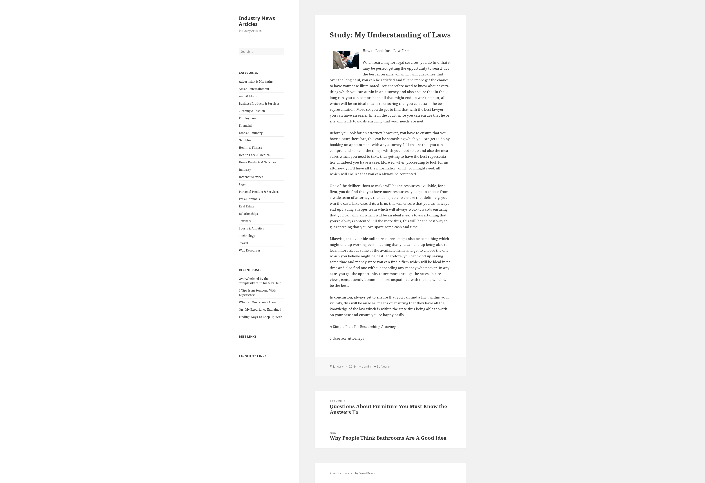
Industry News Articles (257, 21)
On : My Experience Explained (260, 309)
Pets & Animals (249, 199)
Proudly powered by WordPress (352, 473)
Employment (248, 118)
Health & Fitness (250, 148)
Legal (243, 184)
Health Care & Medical (255, 155)
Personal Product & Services (259, 192)
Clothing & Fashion (252, 111)
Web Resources (249, 250)
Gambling (245, 140)
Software (245, 221)
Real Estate (246, 206)
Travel (243, 243)
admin (366, 366)
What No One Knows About (258, 302)
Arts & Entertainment (254, 89)
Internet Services (251, 177)
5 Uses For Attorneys (347, 338)
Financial (245, 126)
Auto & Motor (248, 96)
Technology (247, 236)
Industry (245, 170)
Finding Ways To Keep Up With (260, 317)
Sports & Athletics (251, 228)
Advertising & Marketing (256, 81)
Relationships (248, 214)
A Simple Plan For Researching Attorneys (363, 326)
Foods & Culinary (251, 133)
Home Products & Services (257, 162)
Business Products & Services (259, 104)
